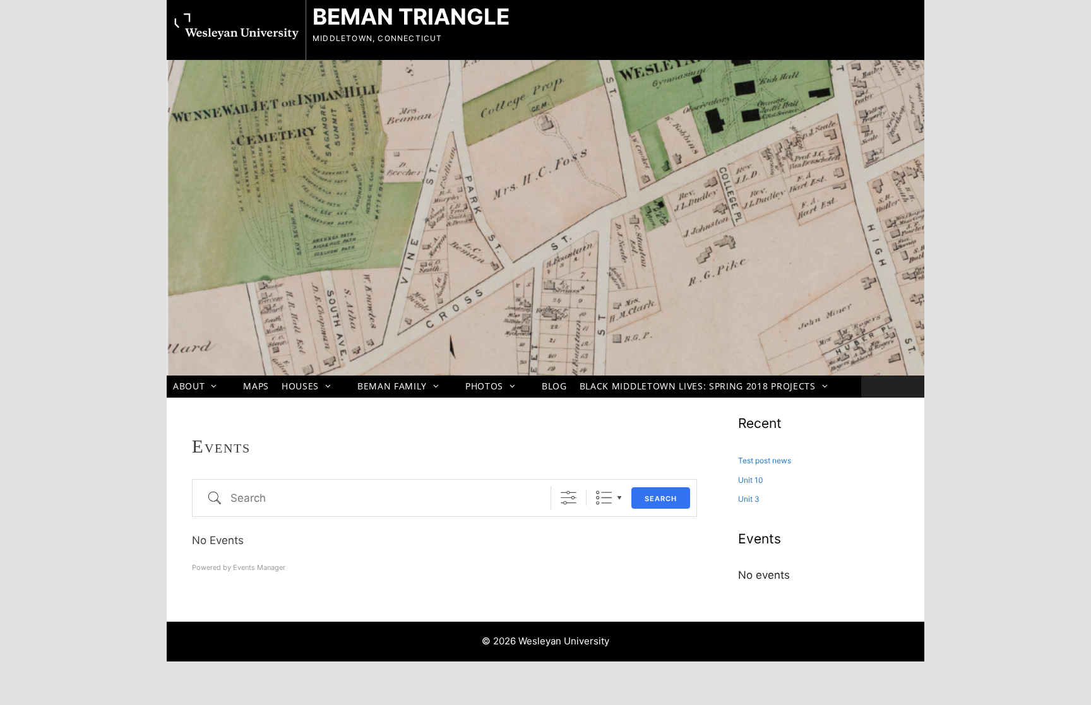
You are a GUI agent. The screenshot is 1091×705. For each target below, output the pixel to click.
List (604, 498)
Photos (484, 386)
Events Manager (259, 567)
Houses (300, 386)
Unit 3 (749, 499)
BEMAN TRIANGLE (411, 16)
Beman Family (392, 386)
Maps (256, 386)
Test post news (764, 460)
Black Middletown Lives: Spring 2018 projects (698, 386)
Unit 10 (750, 480)
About (189, 386)
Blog (554, 386)
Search (661, 498)
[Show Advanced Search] (568, 498)
